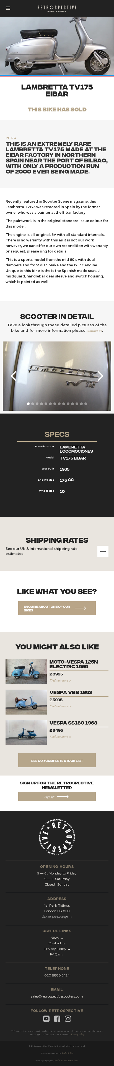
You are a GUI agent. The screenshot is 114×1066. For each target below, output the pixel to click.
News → (57, 937)
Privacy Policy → (57, 949)
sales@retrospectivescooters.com (57, 996)
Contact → (57, 943)
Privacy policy (77, 1034)
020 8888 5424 (57, 975)
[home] (57, 8)
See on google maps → (57, 916)
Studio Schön (67, 1053)
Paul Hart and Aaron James (67, 1060)
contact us (94, 330)
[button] (8, 8)
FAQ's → (57, 954)
